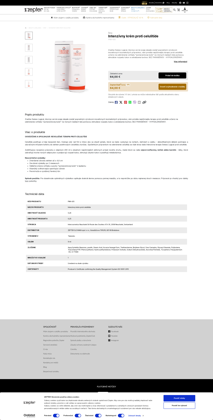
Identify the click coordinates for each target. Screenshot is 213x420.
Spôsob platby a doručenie (80, 340)
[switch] (78, 415)
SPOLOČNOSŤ (49, 327)
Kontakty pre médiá (50, 363)
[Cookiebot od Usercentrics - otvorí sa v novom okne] (29, 415)
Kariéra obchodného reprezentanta (56, 336)
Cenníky (73, 349)
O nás (45, 349)
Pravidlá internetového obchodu (82, 331)
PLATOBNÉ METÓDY (106, 387)
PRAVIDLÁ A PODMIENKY (82, 327)
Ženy (45, 28)
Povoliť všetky (179, 398)
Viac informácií (180, 61)
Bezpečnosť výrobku (51, 371)
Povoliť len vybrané (179, 405)
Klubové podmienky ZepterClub (82, 336)
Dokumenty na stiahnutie (80, 354)
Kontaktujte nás (49, 358)
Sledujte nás (115, 327)
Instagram (115, 340)
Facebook (115, 331)
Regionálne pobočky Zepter (53, 340)
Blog (45, 367)
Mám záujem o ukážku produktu (55, 331)
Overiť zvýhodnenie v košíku (172, 87)
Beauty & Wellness (35, 28)
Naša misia (47, 354)
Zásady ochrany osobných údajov (83, 345)
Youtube (114, 336)
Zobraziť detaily (134, 416)
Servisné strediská (50, 345)
